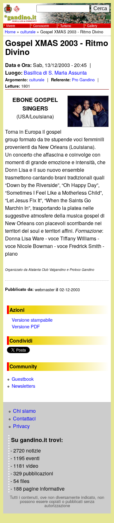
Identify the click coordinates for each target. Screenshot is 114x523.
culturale (27, 32)
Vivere (10, 25)
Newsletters (23, 385)
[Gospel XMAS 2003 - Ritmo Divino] (88, 111)
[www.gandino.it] (57, 19)
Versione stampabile (32, 319)
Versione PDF (26, 326)
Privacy (21, 426)
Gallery (92, 25)
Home (10, 32)
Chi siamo (24, 410)
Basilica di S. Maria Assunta (55, 72)
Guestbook (23, 378)
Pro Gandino (83, 80)
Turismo (65, 25)
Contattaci (24, 418)
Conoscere (41, 25)
